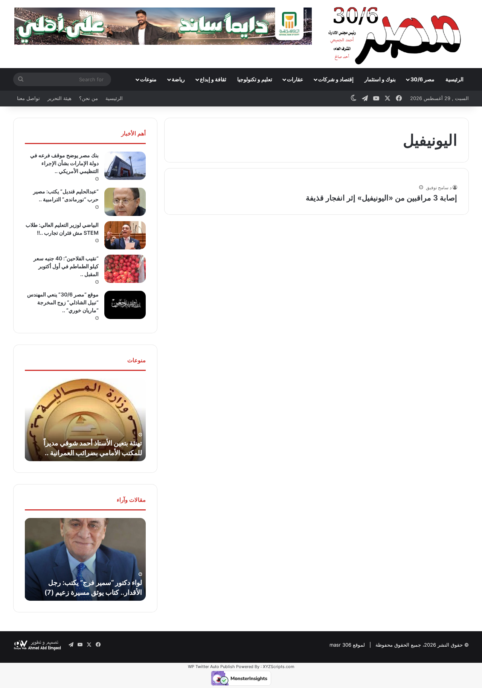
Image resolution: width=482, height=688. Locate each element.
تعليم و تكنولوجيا (254, 79)
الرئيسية (454, 79)
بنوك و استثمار (380, 79)
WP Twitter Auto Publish (211, 666)
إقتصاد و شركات (336, 79)
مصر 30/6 (422, 79)
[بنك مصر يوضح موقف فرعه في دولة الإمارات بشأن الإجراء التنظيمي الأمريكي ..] (125, 166)
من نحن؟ (88, 98)
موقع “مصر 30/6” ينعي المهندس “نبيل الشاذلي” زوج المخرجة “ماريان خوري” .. (63, 302)
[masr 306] (397, 33)
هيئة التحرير (59, 98)
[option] (85, 419)
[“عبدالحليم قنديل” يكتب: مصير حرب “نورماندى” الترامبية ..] (125, 202)
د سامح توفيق (438, 187)
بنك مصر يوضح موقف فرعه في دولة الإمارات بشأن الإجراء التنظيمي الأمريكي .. (64, 163)
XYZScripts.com (278, 666)
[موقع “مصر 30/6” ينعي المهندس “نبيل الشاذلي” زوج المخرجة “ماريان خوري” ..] (125, 305)
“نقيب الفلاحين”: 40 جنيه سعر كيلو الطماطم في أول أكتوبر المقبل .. (66, 266)
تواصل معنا (28, 98)
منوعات (148, 79)
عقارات (295, 79)
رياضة (178, 79)
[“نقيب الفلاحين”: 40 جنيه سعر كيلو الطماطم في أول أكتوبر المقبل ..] (125, 269)
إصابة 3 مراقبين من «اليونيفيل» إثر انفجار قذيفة (381, 197)
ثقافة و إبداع (213, 79)
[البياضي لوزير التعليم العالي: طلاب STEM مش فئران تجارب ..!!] (125, 235)
